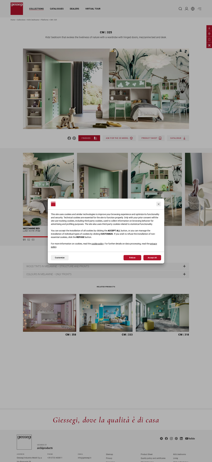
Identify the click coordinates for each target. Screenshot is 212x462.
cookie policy (97, 243)
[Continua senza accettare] (158, 204)
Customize (59, 258)
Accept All (152, 258)
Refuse (132, 258)
